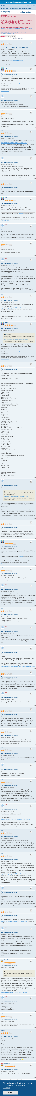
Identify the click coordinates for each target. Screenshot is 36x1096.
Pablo (6, 95)
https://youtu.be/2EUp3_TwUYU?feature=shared (14, 992)
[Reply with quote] (31, 43)
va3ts (2, 41)
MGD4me (3, 1030)
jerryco (6, 68)
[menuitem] (3, 6)
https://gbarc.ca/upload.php (16, 60)
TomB (2, 708)
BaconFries (7, 959)
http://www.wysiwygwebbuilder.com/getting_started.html (13, 32)
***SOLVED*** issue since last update (15, 12)
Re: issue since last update (9, 74)
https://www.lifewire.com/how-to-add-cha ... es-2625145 (15, 819)
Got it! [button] (10, 1092)
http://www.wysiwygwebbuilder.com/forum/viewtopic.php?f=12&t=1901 (16, 28)
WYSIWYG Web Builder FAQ (7, 33)
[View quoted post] (12, 334)
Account (21, 83)
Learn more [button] (6, 1088)
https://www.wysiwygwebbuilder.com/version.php (14, 142)
